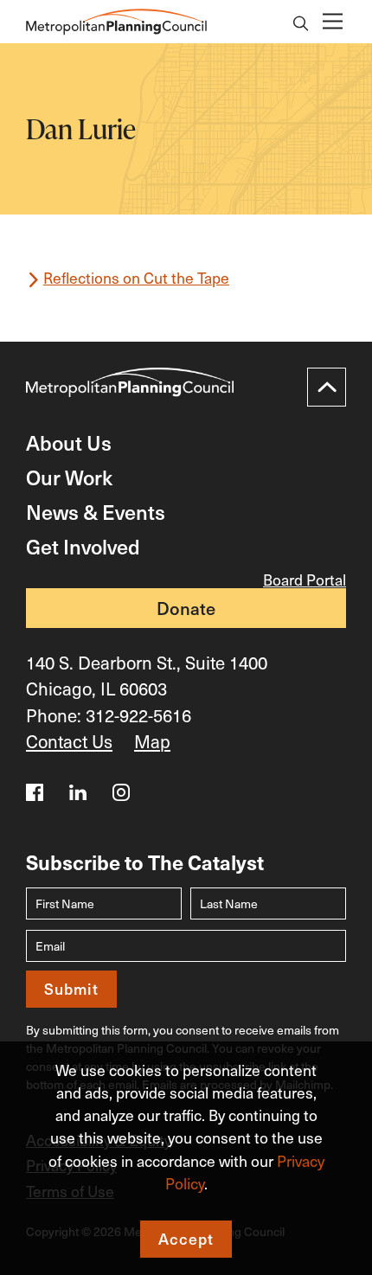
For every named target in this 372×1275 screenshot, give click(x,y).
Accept (186, 1238)
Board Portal (304, 579)
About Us (69, 442)
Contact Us (69, 740)
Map (152, 740)
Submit (71, 988)
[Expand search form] (301, 24)
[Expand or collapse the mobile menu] (332, 22)
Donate (186, 608)
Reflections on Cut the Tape (136, 277)
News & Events (95, 512)
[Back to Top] (326, 387)
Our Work (69, 477)
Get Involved (83, 546)
